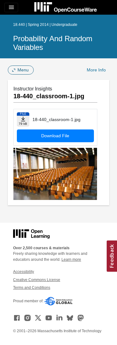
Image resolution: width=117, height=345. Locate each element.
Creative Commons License (36, 280)
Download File (55, 135)
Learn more (71, 259)
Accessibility (23, 272)
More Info (96, 69)
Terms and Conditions (31, 287)
